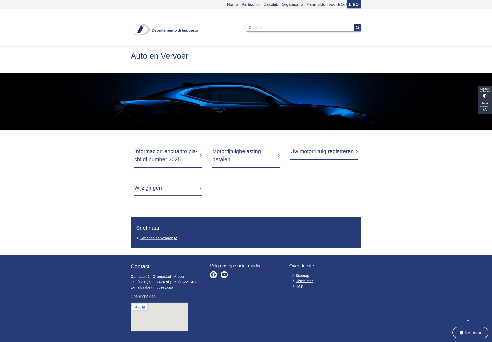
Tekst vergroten (485, 105)
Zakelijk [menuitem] (271, 4)
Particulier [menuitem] (251, 4)
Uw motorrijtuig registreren (322, 151)
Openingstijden (143, 296)
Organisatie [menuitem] (292, 4)
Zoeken (357, 27)
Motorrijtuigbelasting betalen (236, 155)
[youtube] (224, 274)
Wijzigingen (148, 188)
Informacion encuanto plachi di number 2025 (166, 155)
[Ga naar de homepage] (164, 27)
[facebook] (213, 274)
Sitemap (302, 276)
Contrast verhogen (485, 90)
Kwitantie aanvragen (156, 238)
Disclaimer (304, 281)
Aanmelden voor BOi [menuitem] (326, 4)
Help (299, 286)
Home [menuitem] (232, 4)
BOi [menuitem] (356, 4)
